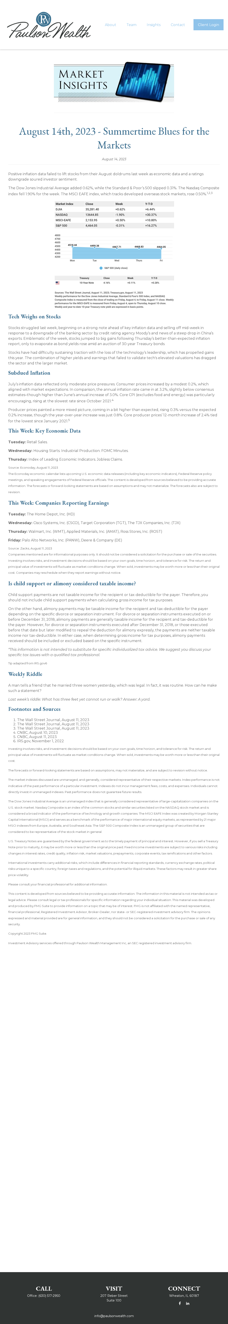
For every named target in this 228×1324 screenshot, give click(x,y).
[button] (110, 25)
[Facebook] (180, 1303)
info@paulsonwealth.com (114, 1316)
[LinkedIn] (188, 1303)
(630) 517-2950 (49, 1296)
